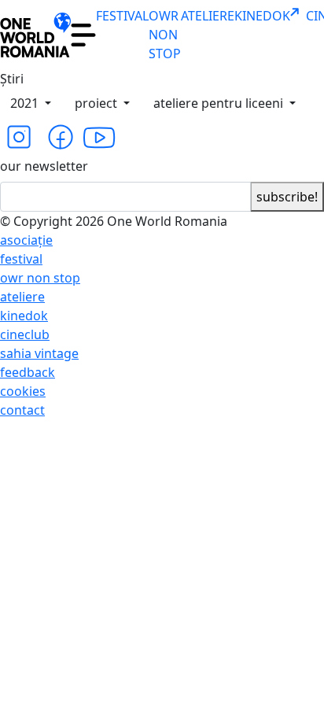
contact (22, 410)
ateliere (22, 296)
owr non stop (40, 277)
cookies (23, 391)
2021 (26, 103)
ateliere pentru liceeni (219, 103)
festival (21, 259)
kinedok (24, 315)
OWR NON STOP (165, 34)
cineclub (25, 334)
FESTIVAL (122, 15)
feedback (27, 372)
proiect (97, 103)
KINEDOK (262, 15)
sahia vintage (39, 353)
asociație (26, 240)
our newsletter (44, 166)
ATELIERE (207, 15)
